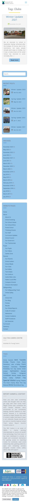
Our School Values (10, 222)
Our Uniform (9, 274)
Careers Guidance (10, 316)
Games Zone (9, 253)
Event (24, 364)
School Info (8, 298)
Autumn (10, 360)
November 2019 (8, 172)
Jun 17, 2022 (17, 120)
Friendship (6, 369)
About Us (8, 217)
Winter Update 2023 (18, 89)
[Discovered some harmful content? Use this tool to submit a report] (14, 455)
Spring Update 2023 (18, 99)
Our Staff (8, 233)
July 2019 (6, 174)
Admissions (8, 313)
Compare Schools (10, 282)
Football (23, 367)
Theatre (23, 380)
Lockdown (7, 375)
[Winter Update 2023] (6, 92)
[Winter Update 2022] (6, 110)
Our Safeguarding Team (12, 290)
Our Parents (9, 259)
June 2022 (6, 155)
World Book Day (19, 385)
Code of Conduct (10, 311)
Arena (5, 360)
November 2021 (8, 158)
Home (5, 212)
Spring (18, 380)
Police (5, 378)
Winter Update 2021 (14, 18)
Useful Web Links (10, 277)
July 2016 (6, 197)
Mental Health (16, 375)
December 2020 (8, 166)
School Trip (20, 378)
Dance (24, 362)
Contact (5, 329)
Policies (7, 303)
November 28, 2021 (15, 24)
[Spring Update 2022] (6, 120)
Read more (14, 60)
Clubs (18, 362)
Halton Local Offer (10, 280)
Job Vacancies (9, 321)
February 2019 (7, 183)
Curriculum (6, 324)
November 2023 (8, 147)
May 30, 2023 (17, 102)
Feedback (6, 367)
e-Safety (17, 364)
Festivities (14, 367)
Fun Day (13, 369)
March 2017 (6, 194)
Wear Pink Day (21, 383)
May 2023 (6, 150)
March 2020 (6, 169)
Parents (5, 256)
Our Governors (9, 240)
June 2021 (6, 161)
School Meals (9, 264)
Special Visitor (9, 380)
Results (7, 306)
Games (19, 369)
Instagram (22, 373)
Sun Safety (8, 269)
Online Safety (9, 293)
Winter (11, 385)
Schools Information (11, 285)
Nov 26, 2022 (17, 111)
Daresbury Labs (8, 364)
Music (24, 375)
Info (4, 295)
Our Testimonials (10, 243)
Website (5, 385)
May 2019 (6, 177)
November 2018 (8, 185)
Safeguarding (7, 287)
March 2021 (6, 163)
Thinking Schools (10, 230)
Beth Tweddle (20, 360)
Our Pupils (8, 248)
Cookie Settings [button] (7, 499)
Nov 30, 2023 (17, 92)
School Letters (9, 261)
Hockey (13, 373)
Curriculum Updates (11, 235)
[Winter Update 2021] (14, 33)
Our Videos (8, 251)
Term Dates (8, 272)
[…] (13, 56)
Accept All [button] (15, 499)
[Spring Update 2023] (6, 101)
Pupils (5, 246)
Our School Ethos (10, 225)
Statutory (6, 326)
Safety (11, 378)
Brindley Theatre (9, 362)
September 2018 (8, 188)
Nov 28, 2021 (17, 130)
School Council (9, 238)
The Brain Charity (9, 383)
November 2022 (8, 152)
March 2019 (6, 180)
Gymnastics (14, 371)
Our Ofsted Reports (11, 308)
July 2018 (6, 191)
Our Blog (8, 300)
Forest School (9, 227)
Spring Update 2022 (18, 118)
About (5, 214)
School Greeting (10, 220)
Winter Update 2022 (18, 108)
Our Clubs (8, 266)
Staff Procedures (10, 319)
